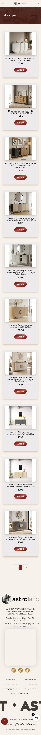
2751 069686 (20, 627)
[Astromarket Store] (20, 3)
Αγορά (20, 70)
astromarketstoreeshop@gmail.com (22, 624)
